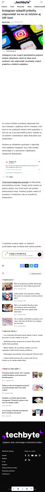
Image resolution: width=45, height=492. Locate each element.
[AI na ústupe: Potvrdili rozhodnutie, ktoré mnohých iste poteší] (37, 412)
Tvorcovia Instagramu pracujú (15, 182)
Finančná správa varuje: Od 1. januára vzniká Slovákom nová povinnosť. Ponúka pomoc (16, 375)
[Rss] (29, 460)
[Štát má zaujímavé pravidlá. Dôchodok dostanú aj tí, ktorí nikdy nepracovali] (7, 287)
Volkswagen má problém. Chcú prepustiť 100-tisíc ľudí (23, 354)
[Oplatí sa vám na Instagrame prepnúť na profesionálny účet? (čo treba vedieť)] (37, 387)
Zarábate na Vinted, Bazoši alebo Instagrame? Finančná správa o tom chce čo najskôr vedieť (15, 400)
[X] (28, 455)
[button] (4, 2)
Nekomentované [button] (36, 273)
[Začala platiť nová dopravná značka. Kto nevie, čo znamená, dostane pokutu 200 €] (7, 296)
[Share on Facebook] (14, 489)
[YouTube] (32, 455)
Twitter (11, 177)
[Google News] (36, 455)
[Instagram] (39, 455)
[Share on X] (18, 489)
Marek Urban (6, 22)
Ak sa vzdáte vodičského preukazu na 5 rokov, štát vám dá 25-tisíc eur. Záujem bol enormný (28, 321)
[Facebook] (25, 455)
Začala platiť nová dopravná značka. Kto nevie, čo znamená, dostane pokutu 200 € (28, 296)
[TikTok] (26, 460)
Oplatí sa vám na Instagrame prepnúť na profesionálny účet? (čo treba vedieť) (15, 388)
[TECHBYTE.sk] (22, 2)
